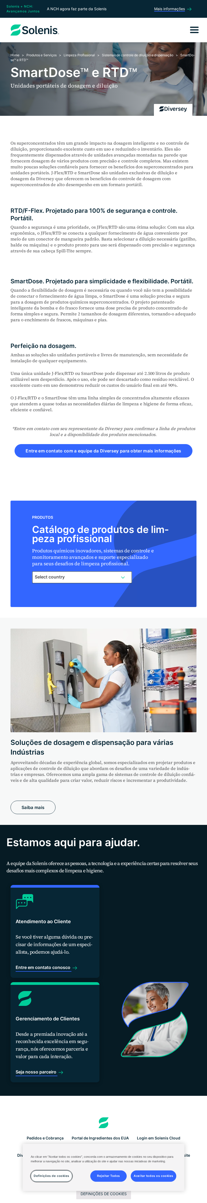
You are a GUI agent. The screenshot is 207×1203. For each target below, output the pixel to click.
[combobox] (82, 577)
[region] (103, 1167)
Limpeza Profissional (79, 55)
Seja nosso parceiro (36, 1072)
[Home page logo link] (104, 1122)
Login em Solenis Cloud (158, 1138)
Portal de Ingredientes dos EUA (100, 1138)
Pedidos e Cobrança (45, 1138)
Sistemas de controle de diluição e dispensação (137, 55)
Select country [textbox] (50, 577)
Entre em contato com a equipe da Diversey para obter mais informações (103, 451)
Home (15, 55)
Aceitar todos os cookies (153, 1176)
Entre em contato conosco (43, 967)
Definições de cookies (104, 1193)
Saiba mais (33, 807)
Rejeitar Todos (108, 1176)
